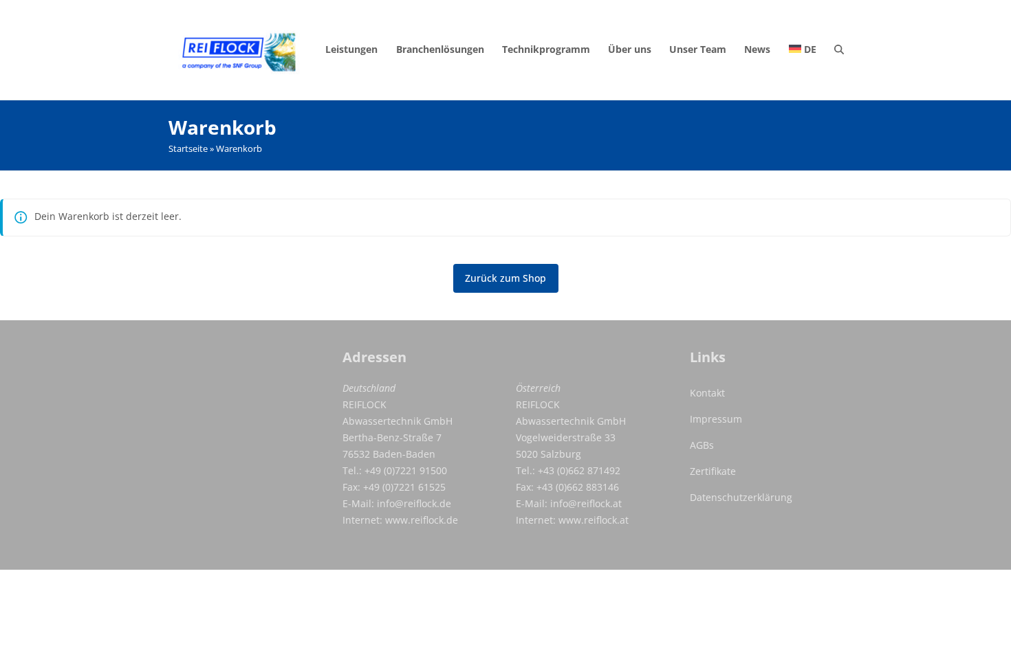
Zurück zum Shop (505, 278)
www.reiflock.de (421, 519)
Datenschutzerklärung (741, 497)
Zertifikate (713, 471)
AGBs (702, 445)
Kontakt (707, 392)
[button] (839, 49)
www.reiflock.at (593, 519)
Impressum (716, 418)
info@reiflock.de (414, 503)
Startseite (188, 148)
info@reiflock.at (586, 503)
